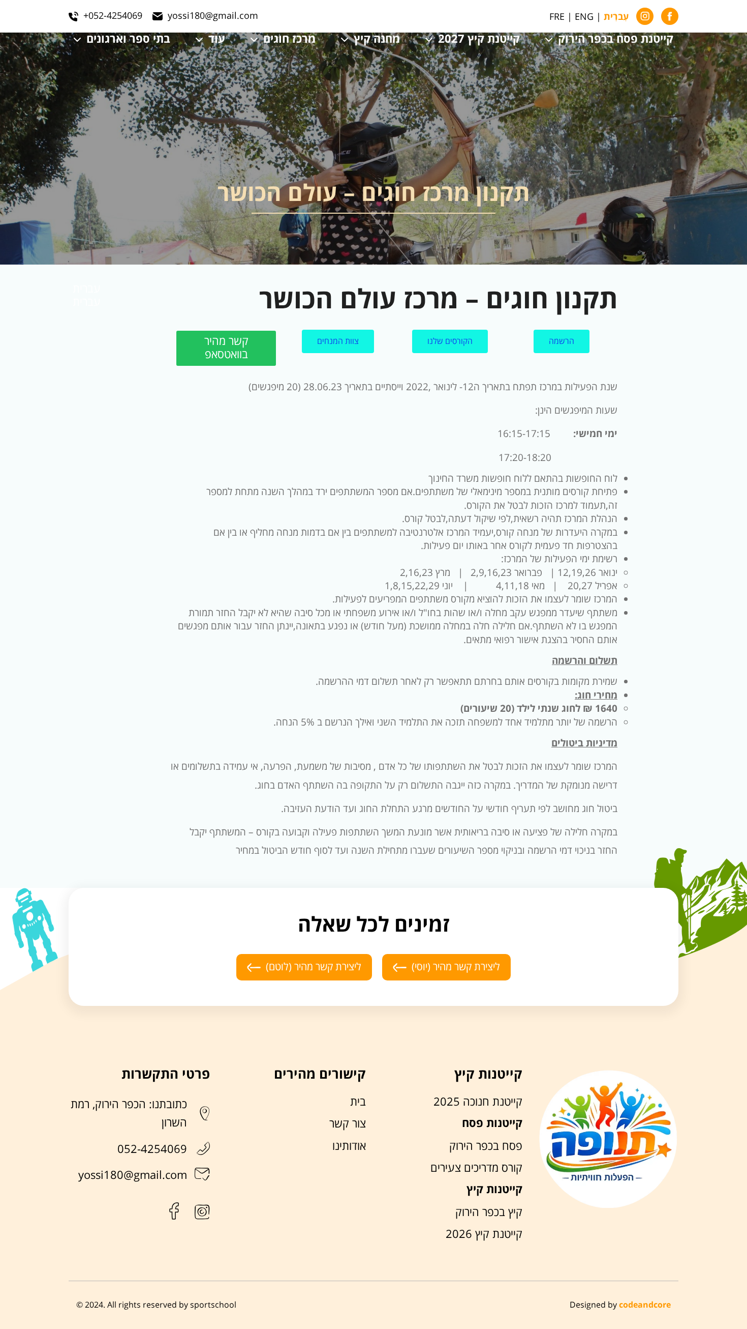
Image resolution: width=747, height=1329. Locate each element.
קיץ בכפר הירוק (488, 1212)
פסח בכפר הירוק (485, 1146)
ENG (584, 17)
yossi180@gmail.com (132, 1175)
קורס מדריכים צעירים (476, 1168)
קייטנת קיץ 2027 (479, 39)
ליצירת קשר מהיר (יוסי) (456, 967)
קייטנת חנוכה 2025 (477, 1102)
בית (358, 1102)
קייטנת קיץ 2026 (484, 1234)
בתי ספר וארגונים (128, 39)
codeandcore (645, 1305)
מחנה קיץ (377, 39)
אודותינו (349, 1146)
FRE (557, 17)
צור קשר (347, 1124)
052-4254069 (152, 1149)
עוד (216, 39)
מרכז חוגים (289, 39)
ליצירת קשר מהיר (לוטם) (313, 967)
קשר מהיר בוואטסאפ (226, 348)
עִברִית (616, 17)
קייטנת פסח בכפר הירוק (615, 39)
